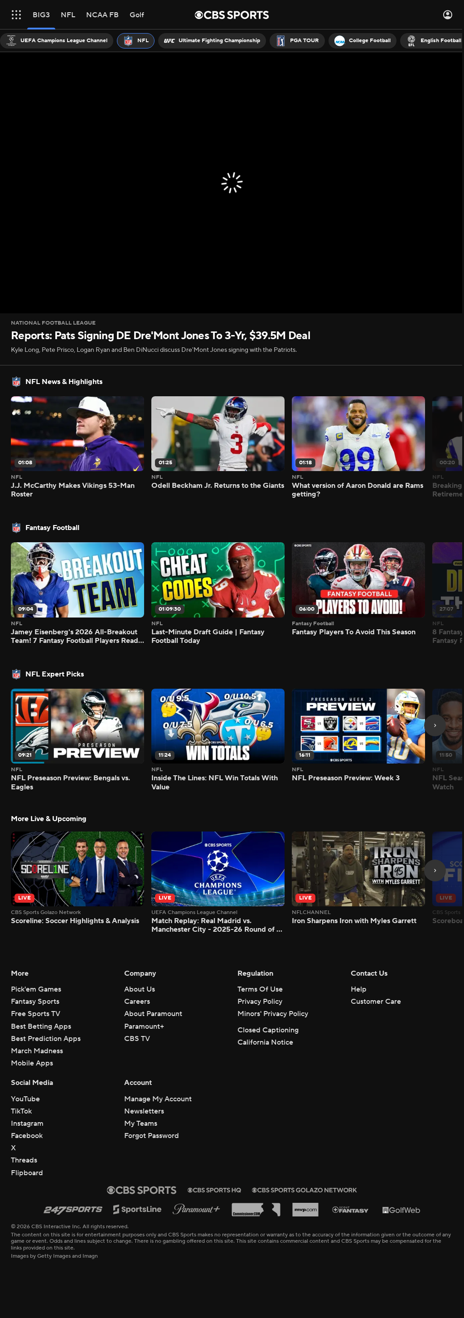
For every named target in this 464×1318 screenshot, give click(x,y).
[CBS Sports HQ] (214, 1190)
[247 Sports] (73, 1209)
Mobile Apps (32, 1063)
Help (359, 989)
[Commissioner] (256, 1209)
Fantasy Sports (35, 1001)
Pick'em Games (36, 989)
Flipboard (27, 1172)
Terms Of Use (260, 989)
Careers (137, 1001)
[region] (232, 182)
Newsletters (144, 1111)
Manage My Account (158, 1099)
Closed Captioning (268, 1030)
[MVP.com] (305, 1209)
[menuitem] (56, 41)
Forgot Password (151, 1135)
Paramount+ (144, 1026)
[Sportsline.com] (137, 1209)
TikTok (21, 1111)
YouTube (25, 1099)
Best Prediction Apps (46, 1038)
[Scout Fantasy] (351, 1209)
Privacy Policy (259, 1001)
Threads (24, 1160)
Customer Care (376, 1001)
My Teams (140, 1123)
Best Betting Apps (41, 1026)
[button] (16, 14)
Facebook (27, 1135)
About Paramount (153, 1013)
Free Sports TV (35, 1013)
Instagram (27, 1123)
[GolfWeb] (401, 1209)
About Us (139, 989)
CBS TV (137, 1038)
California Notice (265, 1042)
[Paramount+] (196, 1209)
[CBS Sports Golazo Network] (304, 1190)
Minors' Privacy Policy (272, 1013)
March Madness (37, 1050)
